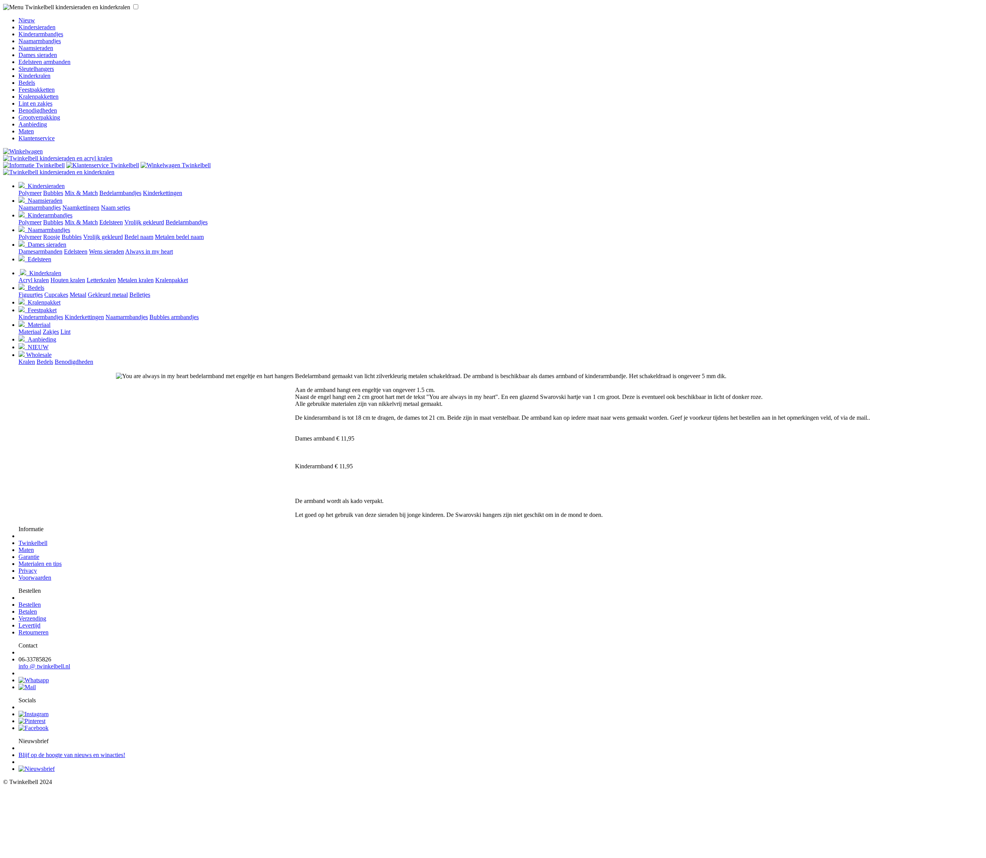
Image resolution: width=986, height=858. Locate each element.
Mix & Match (81, 193)
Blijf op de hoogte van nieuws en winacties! (71, 755)
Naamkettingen (80, 207)
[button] (135, 6)
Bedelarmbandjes (120, 193)
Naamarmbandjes (39, 41)
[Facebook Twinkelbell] (33, 728)
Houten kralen (67, 280)
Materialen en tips (40, 563)
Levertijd (29, 625)
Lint (65, 331)
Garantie (28, 556)
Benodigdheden (37, 110)
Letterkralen (101, 280)
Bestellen (29, 604)
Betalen (27, 611)
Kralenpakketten (38, 96)
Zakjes (51, 331)
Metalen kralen (135, 280)
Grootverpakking (39, 117)
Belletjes (139, 294)
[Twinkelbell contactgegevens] (102, 165)
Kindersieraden (36, 27)
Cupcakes (56, 294)
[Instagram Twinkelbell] (33, 714)
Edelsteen (111, 222)
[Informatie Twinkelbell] (34, 165)
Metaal (78, 294)
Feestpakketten (36, 89)
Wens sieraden (106, 251)
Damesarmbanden (40, 251)
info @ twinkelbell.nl (44, 666)
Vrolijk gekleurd (144, 222)
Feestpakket (41, 310)
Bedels (26, 82)
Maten (26, 131)
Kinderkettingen (162, 193)
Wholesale (38, 355)
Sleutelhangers (36, 69)
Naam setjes (115, 207)
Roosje (51, 237)
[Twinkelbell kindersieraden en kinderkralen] (57, 158)
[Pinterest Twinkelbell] (31, 721)
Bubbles (53, 193)
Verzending (32, 618)
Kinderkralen (34, 75)
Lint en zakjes (35, 103)
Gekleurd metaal (108, 294)
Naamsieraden (35, 48)
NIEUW (37, 347)
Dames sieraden (37, 55)
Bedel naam (138, 237)
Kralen (26, 361)
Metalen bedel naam (179, 237)
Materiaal (37, 324)
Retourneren (33, 632)
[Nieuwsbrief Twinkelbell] (36, 768)
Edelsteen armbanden (44, 62)
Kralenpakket (171, 280)
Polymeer (30, 193)
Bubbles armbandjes (174, 317)
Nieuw (26, 20)
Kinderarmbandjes (40, 34)
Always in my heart (149, 251)
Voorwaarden (34, 577)
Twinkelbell (32, 543)
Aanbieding (32, 124)
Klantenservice (36, 138)
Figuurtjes (30, 294)
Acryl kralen (33, 280)
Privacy (27, 570)
